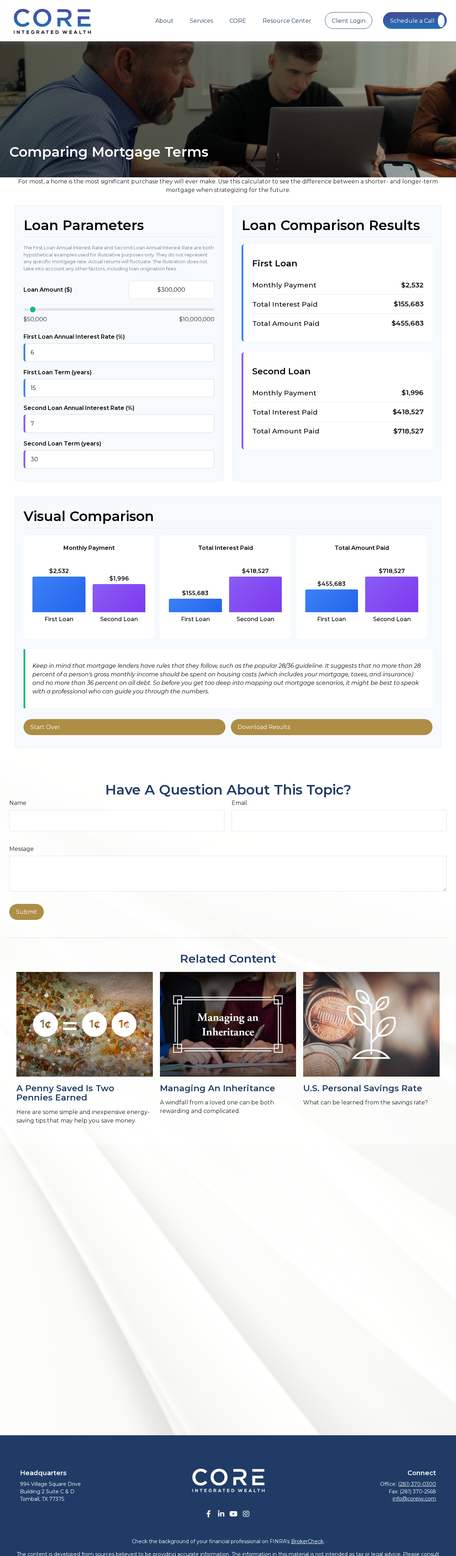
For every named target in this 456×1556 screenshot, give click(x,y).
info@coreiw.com (414, 1498)
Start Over (45, 727)
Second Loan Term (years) (62, 443)
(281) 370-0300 (417, 1484)
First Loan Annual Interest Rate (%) (74, 336)
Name (17, 803)
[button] (164, 20)
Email (239, 803)
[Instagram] (246, 1514)
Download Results (264, 727)
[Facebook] (208, 1514)
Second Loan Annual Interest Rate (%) (79, 408)
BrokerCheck (307, 1541)
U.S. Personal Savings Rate (362, 1088)
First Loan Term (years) (58, 372)
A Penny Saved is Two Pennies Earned (65, 1093)
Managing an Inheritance (217, 1088)
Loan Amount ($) (48, 289)
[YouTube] (233, 1514)
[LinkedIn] (221, 1514)
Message (21, 848)
